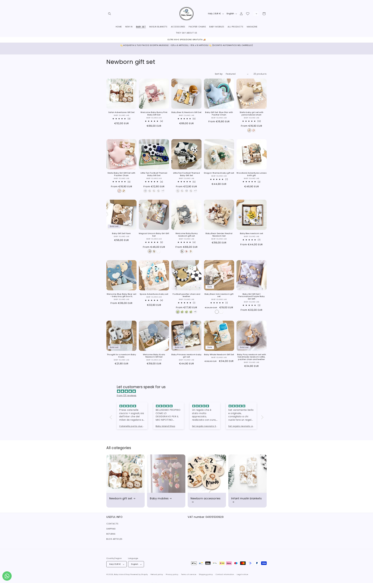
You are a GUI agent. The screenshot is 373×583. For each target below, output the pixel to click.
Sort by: (219, 73)
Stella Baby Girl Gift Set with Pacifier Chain (121, 174)
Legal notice (242, 574)
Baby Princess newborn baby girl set (186, 355)
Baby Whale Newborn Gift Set (219, 354)
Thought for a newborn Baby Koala (121, 355)
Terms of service (188, 574)
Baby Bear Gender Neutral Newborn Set (219, 234)
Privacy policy (172, 574)
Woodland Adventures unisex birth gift (251, 174)
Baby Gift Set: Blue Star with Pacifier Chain (219, 113)
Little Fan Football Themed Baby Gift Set (154, 174)
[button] (109, 13)
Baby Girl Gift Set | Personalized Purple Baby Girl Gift (251, 296)
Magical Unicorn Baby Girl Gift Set (154, 234)
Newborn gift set (120, 498)
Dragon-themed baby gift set (219, 173)
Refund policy (157, 574)
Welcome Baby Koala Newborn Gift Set (154, 355)
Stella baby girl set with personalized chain (251, 113)
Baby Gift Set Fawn (121, 233)
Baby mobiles (159, 498)
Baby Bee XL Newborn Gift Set (186, 112)
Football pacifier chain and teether (186, 295)
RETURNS (110, 533)
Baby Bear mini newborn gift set (219, 295)
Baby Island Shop (122, 574)
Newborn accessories (205, 498)
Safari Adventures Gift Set (121, 112)
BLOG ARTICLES (114, 539)
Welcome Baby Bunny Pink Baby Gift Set (153, 113)
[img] (188, 391)
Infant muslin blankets (246, 498)
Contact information (224, 574)
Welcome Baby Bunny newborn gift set (186, 234)
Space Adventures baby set (154, 294)
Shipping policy (206, 574)
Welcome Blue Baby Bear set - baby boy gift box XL (121, 295)
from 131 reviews (127, 395)
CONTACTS (112, 523)
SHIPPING (111, 528)
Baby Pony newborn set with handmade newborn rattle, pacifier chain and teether (251, 357)
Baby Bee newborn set (251, 233)
